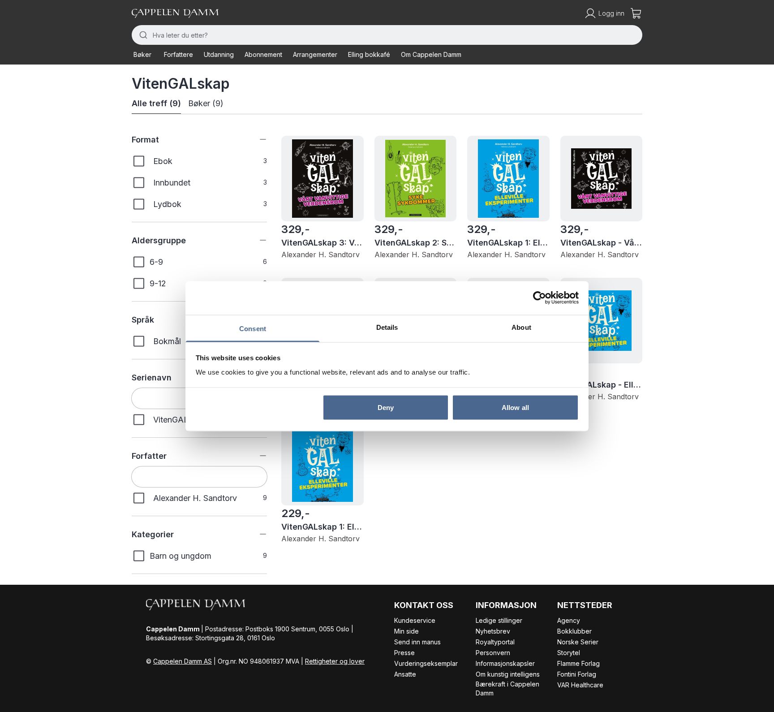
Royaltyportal (495, 642)
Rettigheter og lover (335, 661)
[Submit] (142, 35)
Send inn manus (417, 642)
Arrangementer (315, 54)
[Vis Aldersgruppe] (256, 240)
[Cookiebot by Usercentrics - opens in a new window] (539, 298)
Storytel (568, 652)
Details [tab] (387, 327)
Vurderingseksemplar (426, 663)
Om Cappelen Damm (431, 54)
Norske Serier (577, 642)
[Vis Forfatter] (256, 455)
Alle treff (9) (156, 103)
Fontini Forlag (576, 674)
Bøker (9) (206, 103)
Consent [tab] (252, 328)
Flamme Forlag (578, 663)
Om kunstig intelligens (508, 674)
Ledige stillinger (499, 620)
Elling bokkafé (369, 54)
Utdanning (219, 54)
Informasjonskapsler (505, 663)
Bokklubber (574, 631)
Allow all (515, 407)
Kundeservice (414, 620)
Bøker (142, 54)
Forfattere (178, 54)
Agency (568, 620)
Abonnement (263, 54)
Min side (406, 631)
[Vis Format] (256, 139)
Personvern (493, 652)
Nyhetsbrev (493, 631)
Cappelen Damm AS (182, 661)
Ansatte (405, 674)
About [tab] (521, 327)
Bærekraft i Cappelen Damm (507, 688)
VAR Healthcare (580, 685)
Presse (404, 652)
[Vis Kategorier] (256, 534)
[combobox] (387, 35)
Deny (386, 407)
